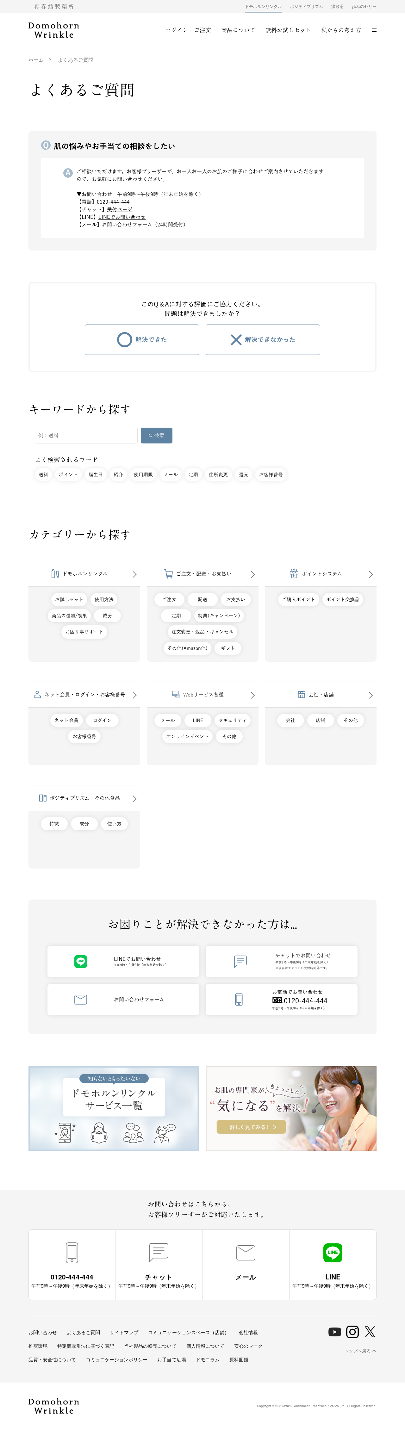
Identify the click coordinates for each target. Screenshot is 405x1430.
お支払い (235, 599)
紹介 (118, 474)
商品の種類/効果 (69, 615)
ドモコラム (208, 1359)
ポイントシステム (322, 573)
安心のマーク (248, 1345)
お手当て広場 (171, 1359)
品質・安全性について (52, 1359)
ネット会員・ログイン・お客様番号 (85, 694)
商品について (238, 30)
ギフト (228, 648)
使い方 (114, 823)
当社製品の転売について (150, 1345)
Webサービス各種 (203, 694)
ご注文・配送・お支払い (204, 573)
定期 (193, 474)
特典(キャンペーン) (219, 615)
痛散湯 (337, 6)
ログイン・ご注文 (188, 30)
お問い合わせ (42, 1332)
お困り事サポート (84, 631)
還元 (243, 474)
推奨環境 (37, 1345)
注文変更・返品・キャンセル (202, 631)
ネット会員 (66, 720)
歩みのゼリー (364, 6)
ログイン (102, 720)
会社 (290, 720)
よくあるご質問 (83, 1332)
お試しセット (69, 599)
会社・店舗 (321, 694)
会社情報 (248, 1332)
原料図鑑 (238, 1359)
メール (171, 474)
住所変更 (218, 474)
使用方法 (104, 599)
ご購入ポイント (298, 599)
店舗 (320, 720)
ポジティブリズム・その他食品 (85, 798)
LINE (198, 720)
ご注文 (169, 599)
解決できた (151, 339)
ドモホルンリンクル (263, 6)
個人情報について (205, 1345)
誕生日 (96, 474)
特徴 (54, 823)
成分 (107, 615)
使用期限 (143, 474)
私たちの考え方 (341, 30)
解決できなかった (270, 339)
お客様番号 (271, 474)
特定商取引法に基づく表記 (85, 1345)
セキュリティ (232, 720)
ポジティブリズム (306, 6)
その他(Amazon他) (187, 648)
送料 (43, 474)
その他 (229, 736)
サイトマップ (124, 1332)
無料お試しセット (288, 30)
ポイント (68, 474)
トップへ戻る (357, 1351)
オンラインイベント (187, 736)
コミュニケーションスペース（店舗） (188, 1332)
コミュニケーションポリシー (116, 1359)
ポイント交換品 (342, 599)
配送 (202, 599)
